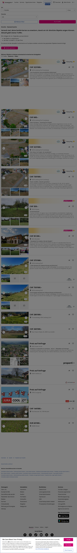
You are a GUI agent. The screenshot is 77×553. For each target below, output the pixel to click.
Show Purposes (68, 550)
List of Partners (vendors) (42, 549)
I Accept (68, 539)
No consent (68, 545)
